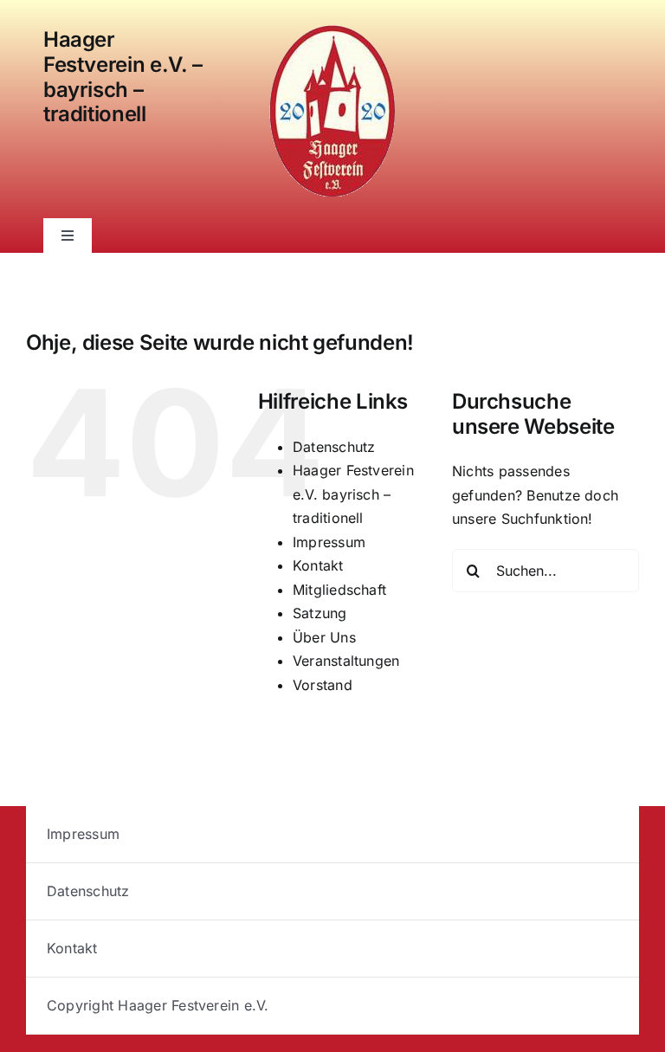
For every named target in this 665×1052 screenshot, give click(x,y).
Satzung (320, 613)
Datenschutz (334, 446)
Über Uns (324, 637)
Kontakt (318, 565)
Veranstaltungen (346, 660)
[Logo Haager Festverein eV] (332, 28)
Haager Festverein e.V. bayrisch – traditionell (353, 493)
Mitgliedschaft (339, 589)
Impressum (329, 542)
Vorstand (322, 685)
